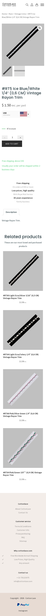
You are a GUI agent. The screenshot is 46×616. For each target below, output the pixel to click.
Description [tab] (11, 212)
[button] (40, 28)
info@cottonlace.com (23, 581)
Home (4, 14)
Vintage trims (20, 14)
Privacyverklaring (23, 533)
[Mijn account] (31, 4)
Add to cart (12, 144)
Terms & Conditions (23, 526)
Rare (11, 14)
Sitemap (23, 541)
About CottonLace (23, 509)
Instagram (23, 610)
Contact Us (23, 512)
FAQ (23, 537)
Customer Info (23, 530)
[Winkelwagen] (36, 4)
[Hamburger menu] (42, 5)
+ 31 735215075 (23, 577)
